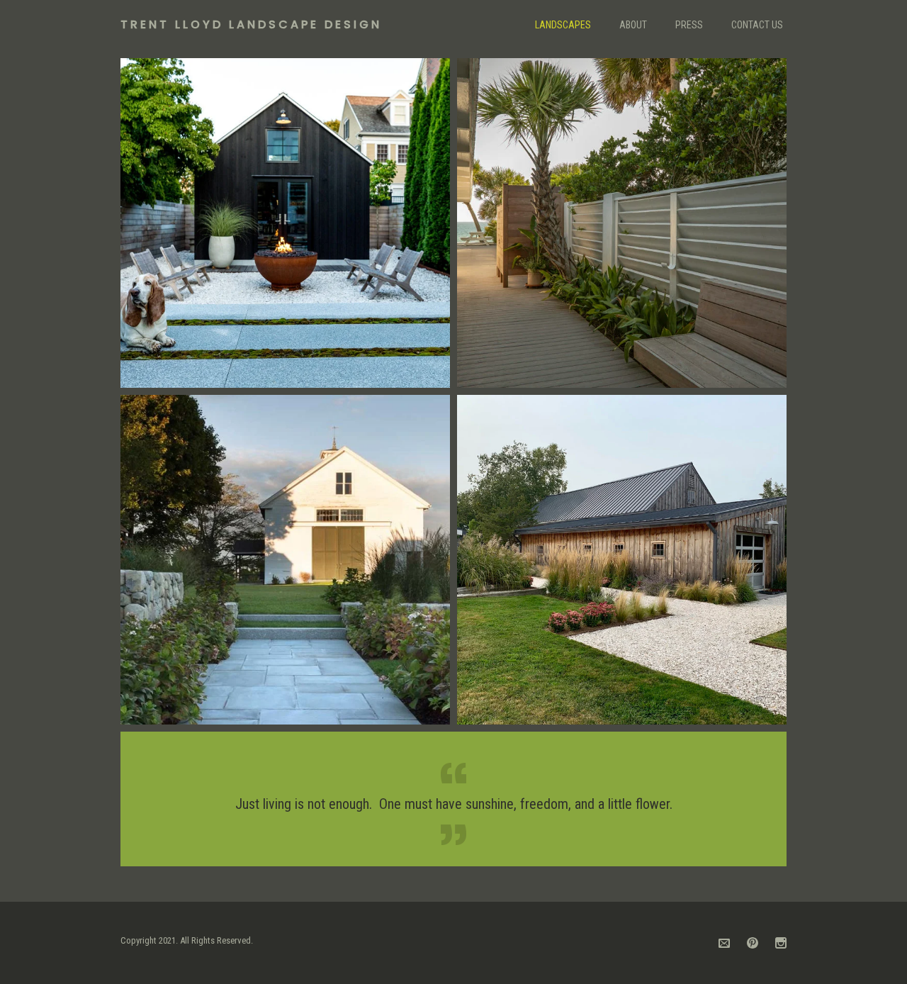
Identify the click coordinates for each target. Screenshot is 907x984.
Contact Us (757, 24)
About (633, 24)
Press (689, 24)
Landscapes (563, 24)
